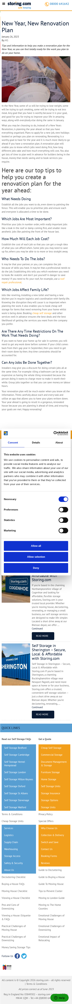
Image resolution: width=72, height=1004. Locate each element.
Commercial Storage (51, 754)
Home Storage (48, 779)
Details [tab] (36, 442)
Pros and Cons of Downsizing (10, 906)
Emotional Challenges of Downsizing (51, 927)
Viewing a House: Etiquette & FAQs (16, 917)
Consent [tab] (13, 442)
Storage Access (12, 856)
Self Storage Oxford (14, 786)
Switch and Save (49, 842)
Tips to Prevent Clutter (50, 891)
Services (8, 828)
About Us (9, 870)
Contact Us (46, 849)
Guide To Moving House (51, 884)
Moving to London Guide (52, 898)
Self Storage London (15, 772)
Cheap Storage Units (12, 821)
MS (6, 40)
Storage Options (49, 800)
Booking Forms (49, 856)
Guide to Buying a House (52, 877)
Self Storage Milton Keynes (18, 779)
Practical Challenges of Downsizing (14, 938)
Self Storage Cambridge (16, 754)
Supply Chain (11, 842)
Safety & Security (13, 863)
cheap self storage (42, 313)
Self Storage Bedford (15, 747)
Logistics (8, 835)
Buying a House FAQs (13, 884)
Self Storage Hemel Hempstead (14, 763)
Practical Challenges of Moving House (14, 927)
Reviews (45, 863)
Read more (42, 635)
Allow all (36, 545)
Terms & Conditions (12, 814)
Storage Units (48, 807)
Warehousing (11, 849)
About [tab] (59, 442)
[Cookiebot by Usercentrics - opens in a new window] (53, 433)
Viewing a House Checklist (16, 898)
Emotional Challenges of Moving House (51, 917)
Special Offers (46, 821)
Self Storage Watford (15, 807)
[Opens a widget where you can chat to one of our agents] (59, 998)
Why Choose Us (49, 828)
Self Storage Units (50, 786)
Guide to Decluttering (50, 870)
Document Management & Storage (54, 763)
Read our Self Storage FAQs (16, 739)
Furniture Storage (50, 772)
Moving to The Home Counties (50, 906)
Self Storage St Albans (16, 793)
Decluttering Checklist (13, 877)
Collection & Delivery (52, 835)
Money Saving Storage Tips (16, 947)
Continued (37, 628)
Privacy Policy (46, 814)
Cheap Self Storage (51, 747)
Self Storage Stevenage (16, 800)
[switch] (63, 509)
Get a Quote (45, 739)
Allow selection (36, 556)
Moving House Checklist (14, 891)
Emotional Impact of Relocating (49, 938)
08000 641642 (59, 4)
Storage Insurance (50, 793)
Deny (36, 567)
